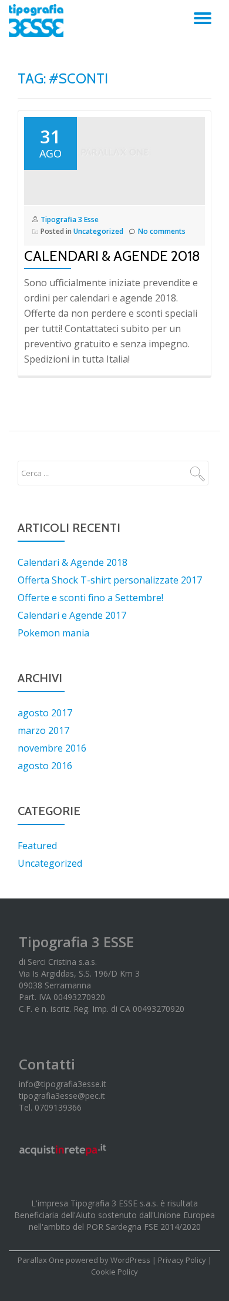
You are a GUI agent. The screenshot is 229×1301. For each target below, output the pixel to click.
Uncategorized (98, 231)
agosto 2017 (45, 712)
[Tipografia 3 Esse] (38, 20)
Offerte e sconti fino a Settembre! (90, 597)
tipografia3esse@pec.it (62, 1095)
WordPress (130, 1260)
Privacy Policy (182, 1260)
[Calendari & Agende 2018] (114, 158)
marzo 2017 (43, 730)
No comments (162, 231)
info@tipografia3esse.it (62, 1083)
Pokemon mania (53, 632)
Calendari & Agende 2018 (112, 255)
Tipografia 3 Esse (70, 219)
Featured (37, 845)
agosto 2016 (45, 765)
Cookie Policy (114, 1271)
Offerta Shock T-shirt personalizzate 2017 (110, 580)
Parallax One (42, 1260)
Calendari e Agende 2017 (72, 615)
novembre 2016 (52, 748)
